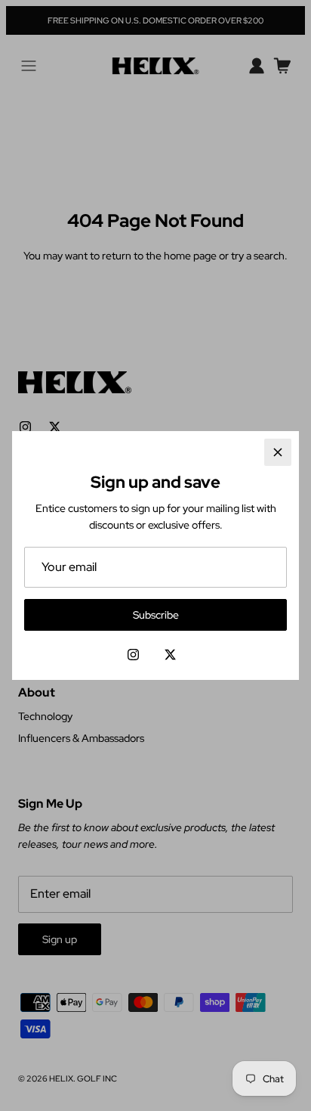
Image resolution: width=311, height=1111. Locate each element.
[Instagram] (133, 654)
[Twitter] (170, 654)
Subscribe (156, 615)
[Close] (277, 452)
